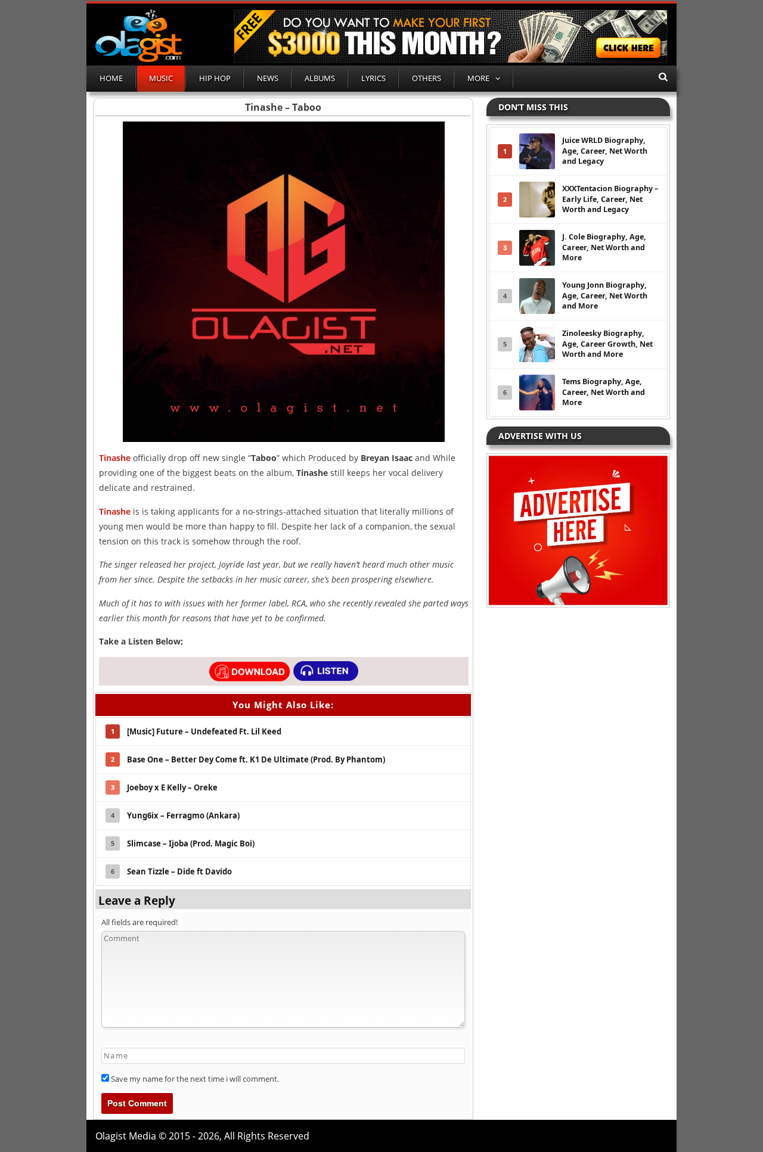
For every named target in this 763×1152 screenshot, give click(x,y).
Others (426, 78)
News (267, 78)
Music (161, 78)
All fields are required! (139, 922)
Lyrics (373, 78)
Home (111, 78)
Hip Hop (215, 78)
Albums (320, 78)
